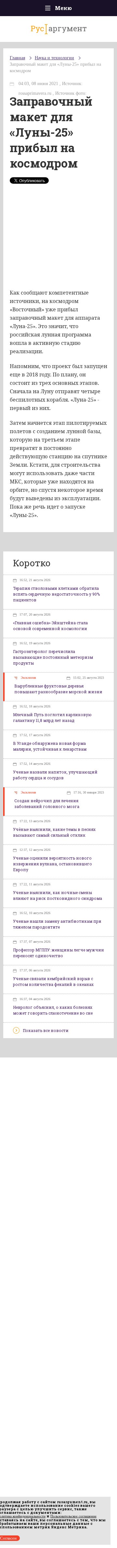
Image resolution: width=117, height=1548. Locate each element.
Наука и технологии (54, 57)
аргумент (59, 28)
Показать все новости (46, 1030)
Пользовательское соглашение (73, 1516)
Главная (17, 57)
